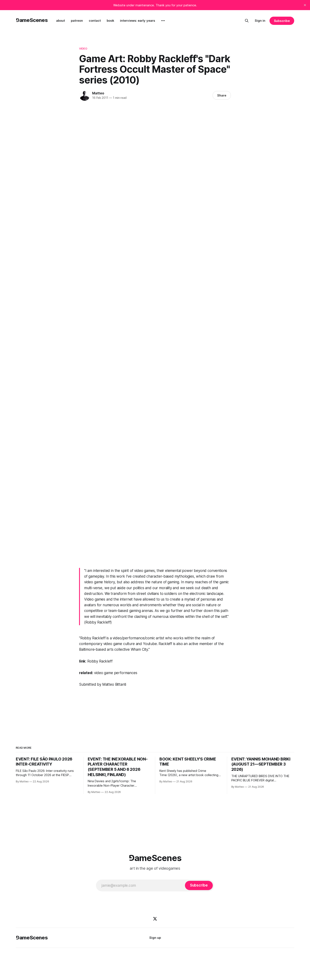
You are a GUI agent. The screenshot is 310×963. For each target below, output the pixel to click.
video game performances (115, 673)
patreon (77, 21)
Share (221, 95)
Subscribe (282, 21)
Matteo (98, 93)
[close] (305, 5)
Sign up (155, 938)
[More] (163, 20)
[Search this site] (246, 20)
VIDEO (83, 48)
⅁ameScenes (32, 20)
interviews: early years (137, 21)
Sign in (260, 21)
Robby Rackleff (100, 661)
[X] (155, 919)
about (60, 21)
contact (95, 21)
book (110, 21)
